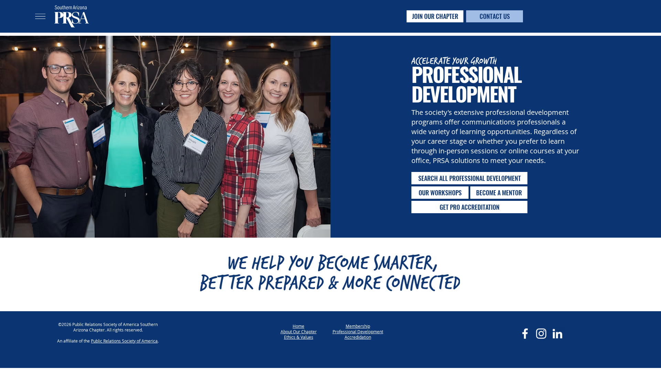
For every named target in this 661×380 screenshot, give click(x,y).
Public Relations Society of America (124, 341)
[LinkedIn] (557, 333)
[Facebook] (525, 333)
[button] (40, 16)
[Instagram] (541, 333)
